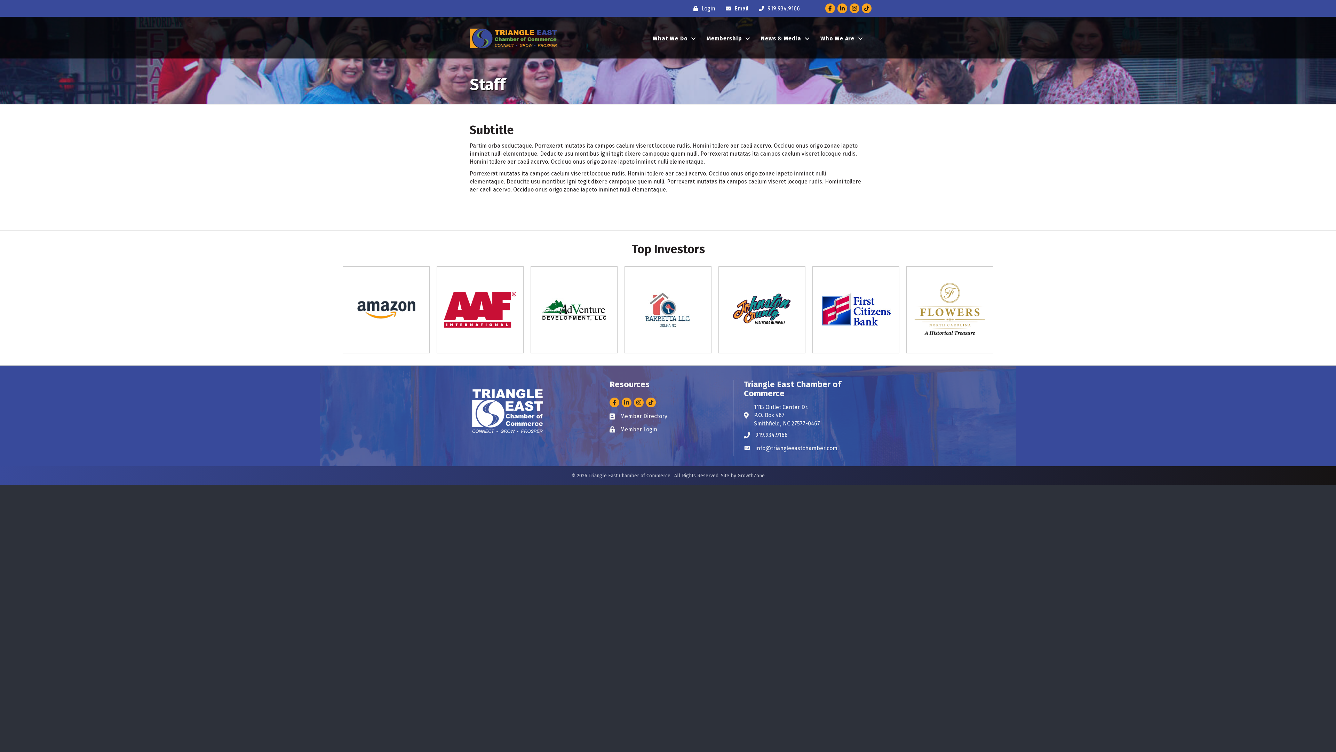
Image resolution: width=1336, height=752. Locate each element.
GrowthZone (751, 476)
